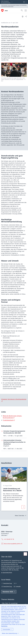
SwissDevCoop (7, 583)
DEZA (6, 10)
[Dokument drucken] (22, 16)
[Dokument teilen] (26, 16)
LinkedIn (18, 586)
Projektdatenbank (8, 420)
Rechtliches (4, 626)
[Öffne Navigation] (25, 10)
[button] (25, 554)
